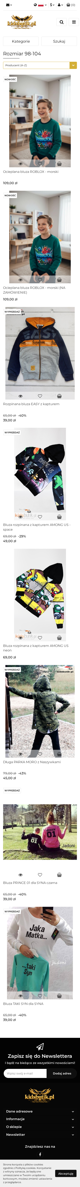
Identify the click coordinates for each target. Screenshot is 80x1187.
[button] (71, 5)
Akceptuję (65, 1173)
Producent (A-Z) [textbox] (16, 65)
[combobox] (40, 65)
